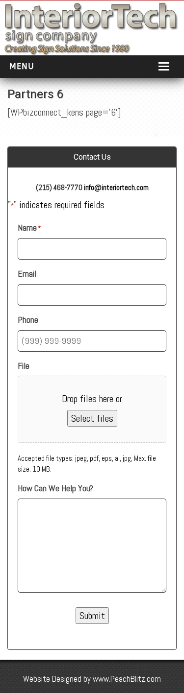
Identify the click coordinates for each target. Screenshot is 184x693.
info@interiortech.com (116, 187)
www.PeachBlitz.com (127, 678)
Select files (92, 418)
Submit (92, 615)
